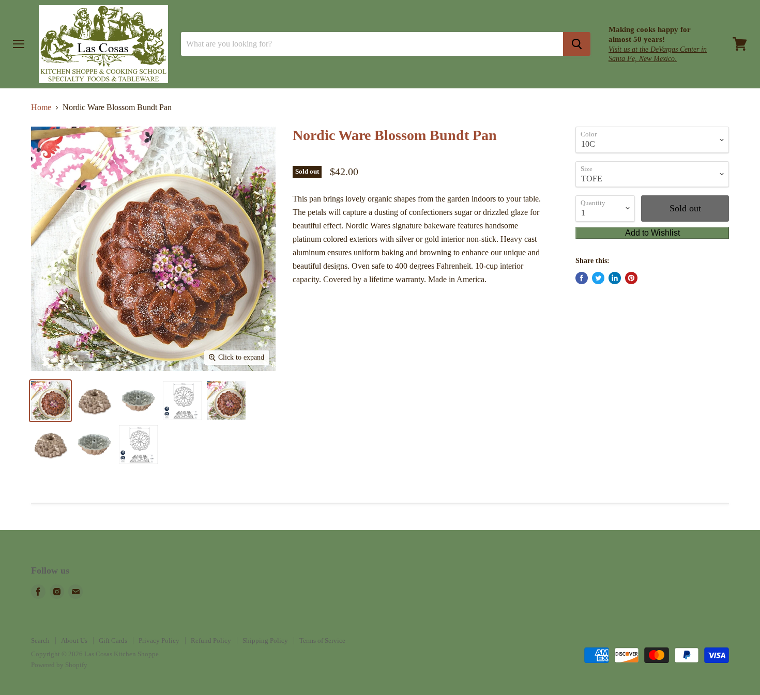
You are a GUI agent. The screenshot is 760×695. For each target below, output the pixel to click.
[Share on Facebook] (581, 278)
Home (41, 107)
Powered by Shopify (59, 665)
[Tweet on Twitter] (598, 278)
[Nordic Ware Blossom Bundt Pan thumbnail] (50, 400)
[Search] (576, 44)
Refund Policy (211, 640)
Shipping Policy (265, 640)
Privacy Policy (159, 640)
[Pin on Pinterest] (631, 278)
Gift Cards (113, 640)
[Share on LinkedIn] (615, 278)
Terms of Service (322, 640)
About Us (74, 640)
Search (40, 640)
